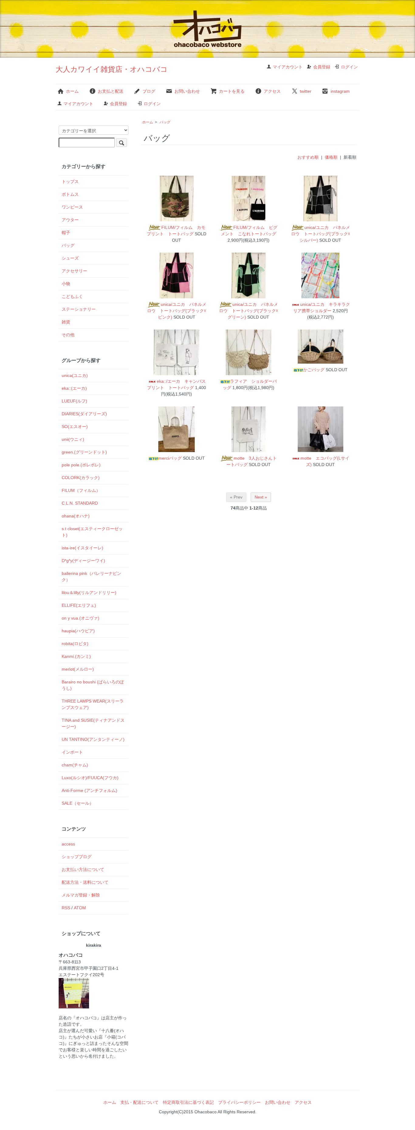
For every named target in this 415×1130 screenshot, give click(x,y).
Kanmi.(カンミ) (76, 656)
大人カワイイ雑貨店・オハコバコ (112, 69)
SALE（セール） (78, 803)
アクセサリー (74, 270)
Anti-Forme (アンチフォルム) (89, 790)
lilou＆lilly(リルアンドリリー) (89, 592)
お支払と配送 (110, 91)
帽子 (66, 232)
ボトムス (70, 194)
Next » (261, 497)
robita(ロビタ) (75, 643)
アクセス (272, 91)
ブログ (148, 91)
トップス (70, 181)
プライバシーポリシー (239, 1102)
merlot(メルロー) (78, 669)
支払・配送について (139, 1102)
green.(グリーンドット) (84, 452)
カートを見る (232, 91)
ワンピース (72, 207)
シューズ (70, 258)
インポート (72, 752)
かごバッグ (313, 369)
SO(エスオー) (75, 426)
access (68, 843)
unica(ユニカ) (75, 375)
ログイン (349, 66)
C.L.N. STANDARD (80, 503)
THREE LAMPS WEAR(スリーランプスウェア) (93, 704)
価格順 (331, 157)
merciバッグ (170, 458)
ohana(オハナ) (76, 515)
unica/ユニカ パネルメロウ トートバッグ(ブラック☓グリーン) (248, 311)
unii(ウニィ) (73, 439)
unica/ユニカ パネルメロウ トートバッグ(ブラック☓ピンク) (176, 311)
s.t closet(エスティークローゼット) (92, 531)
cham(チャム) (75, 764)
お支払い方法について (83, 869)
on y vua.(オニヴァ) (80, 618)
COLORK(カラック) (81, 477)
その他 (68, 334)
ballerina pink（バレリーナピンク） (91, 576)
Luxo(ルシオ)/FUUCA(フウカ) (90, 777)
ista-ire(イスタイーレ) (82, 547)
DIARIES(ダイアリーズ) (84, 413)
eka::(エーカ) (74, 388)
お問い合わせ (187, 91)
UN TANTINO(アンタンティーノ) (93, 739)
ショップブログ (76, 856)
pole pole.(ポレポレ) (81, 464)
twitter (305, 91)
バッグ (164, 122)
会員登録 (321, 66)
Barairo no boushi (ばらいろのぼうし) (93, 685)
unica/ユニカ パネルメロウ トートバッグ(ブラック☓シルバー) (320, 234)
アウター (70, 219)
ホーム (72, 91)
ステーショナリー (79, 309)
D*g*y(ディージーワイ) (83, 560)
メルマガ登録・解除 (81, 895)
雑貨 (66, 322)
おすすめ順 (308, 157)
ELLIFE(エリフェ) (79, 605)
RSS (66, 907)
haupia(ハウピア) (78, 630)
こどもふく (72, 296)
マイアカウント (288, 66)
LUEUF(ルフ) (74, 401)
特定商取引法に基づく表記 (188, 1102)
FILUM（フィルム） (81, 490)
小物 (66, 283)
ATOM (80, 907)
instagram (340, 91)
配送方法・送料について (85, 882)
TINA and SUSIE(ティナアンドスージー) (93, 723)
